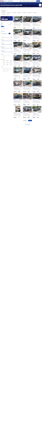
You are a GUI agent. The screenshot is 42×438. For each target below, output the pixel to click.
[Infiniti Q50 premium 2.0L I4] (18, 112)
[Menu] (41, 1)
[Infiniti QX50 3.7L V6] (37, 61)
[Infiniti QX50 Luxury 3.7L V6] (18, 22)
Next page (30, 120)
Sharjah (10, 69)
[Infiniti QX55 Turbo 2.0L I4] (18, 99)
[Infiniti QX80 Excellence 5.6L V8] (27, 48)
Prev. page (25, 120)
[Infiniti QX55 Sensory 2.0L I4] (27, 86)
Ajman (9, 68)
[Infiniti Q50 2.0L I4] (37, 35)
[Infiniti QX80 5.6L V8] (27, 35)
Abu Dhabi (6, 68)
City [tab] (7, 10)
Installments (10, 34)
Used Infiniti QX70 (24, 12)
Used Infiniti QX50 (4, 12)
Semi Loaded (8, 55)
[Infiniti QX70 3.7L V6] (37, 22)
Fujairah (3, 69)
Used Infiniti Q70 (35, 12)
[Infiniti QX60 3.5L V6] (37, 48)
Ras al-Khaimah (7, 69)
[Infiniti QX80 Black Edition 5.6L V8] (37, 73)
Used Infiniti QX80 (9, 12)
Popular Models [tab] (3, 10)
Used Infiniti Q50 (19, 12)
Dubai (3, 68)
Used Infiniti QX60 (14, 12)
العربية (9, 1)
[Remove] (3, 26)
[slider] (2, 37)
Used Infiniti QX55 (30, 12)
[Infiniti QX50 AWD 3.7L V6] (27, 22)
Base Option (4, 55)
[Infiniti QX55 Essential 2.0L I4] (27, 73)
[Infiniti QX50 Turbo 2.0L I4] (37, 99)
